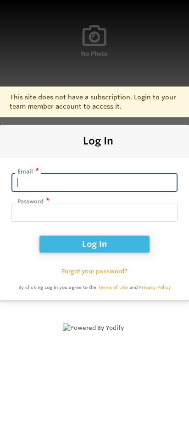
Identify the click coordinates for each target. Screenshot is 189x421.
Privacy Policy (155, 287)
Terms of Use (113, 287)
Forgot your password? (95, 271)
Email (25, 171)
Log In (94, 244)
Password (30, 201)
